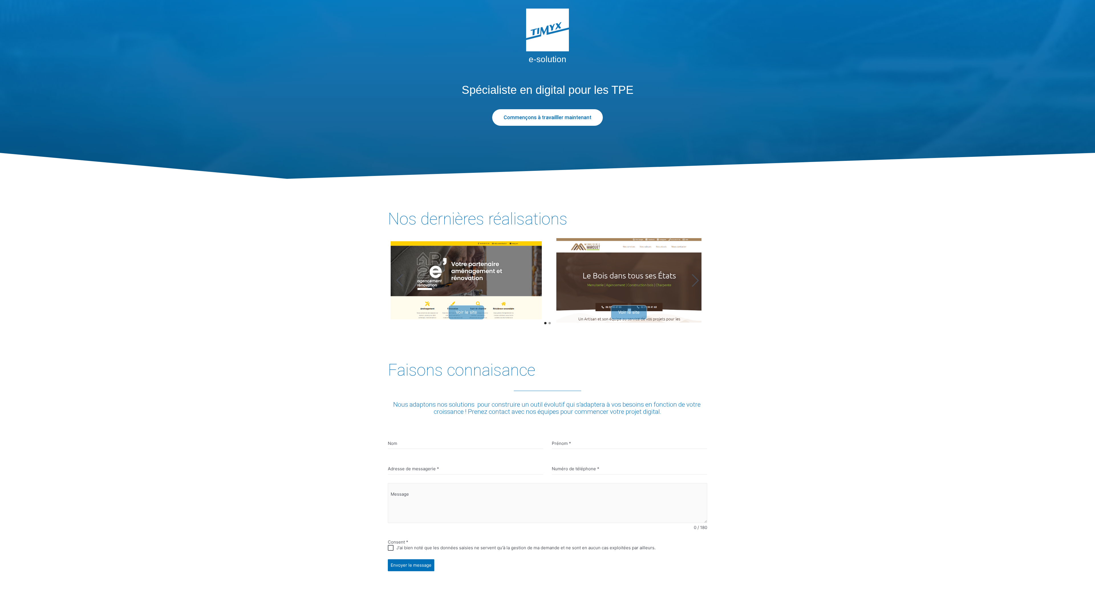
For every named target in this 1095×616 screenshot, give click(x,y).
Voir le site (466, 312)
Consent (398, 542)
